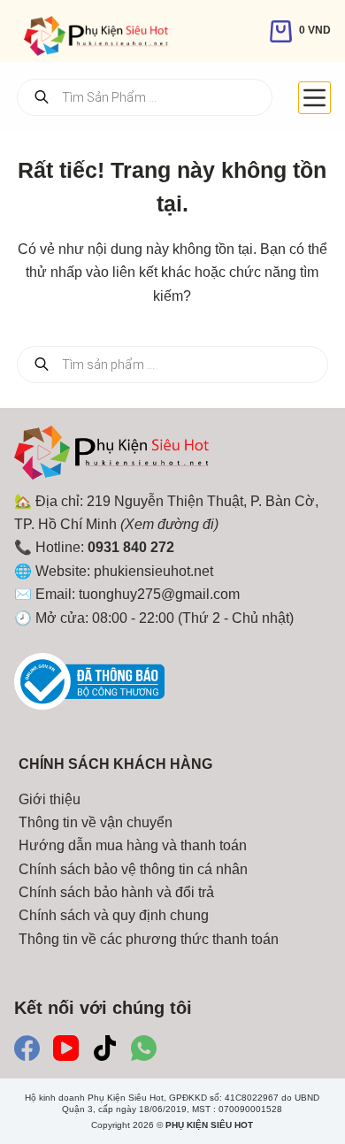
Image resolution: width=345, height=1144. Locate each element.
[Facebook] (27, 1048)
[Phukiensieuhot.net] (111, 457)
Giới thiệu (49, 799)
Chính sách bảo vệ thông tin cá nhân (133, 869)
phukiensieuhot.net (153, 571)
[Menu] (314, 97)
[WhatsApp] (144, 1048)
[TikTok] (105, 1048)
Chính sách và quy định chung (114, 915)
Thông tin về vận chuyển (95, 822)
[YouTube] (66, 1048)
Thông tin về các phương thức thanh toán (149, 939)
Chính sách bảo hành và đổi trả (116, 892)
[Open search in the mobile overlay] (144, 97)
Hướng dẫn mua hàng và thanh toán (133, 845)
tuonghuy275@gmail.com (159, 594)
